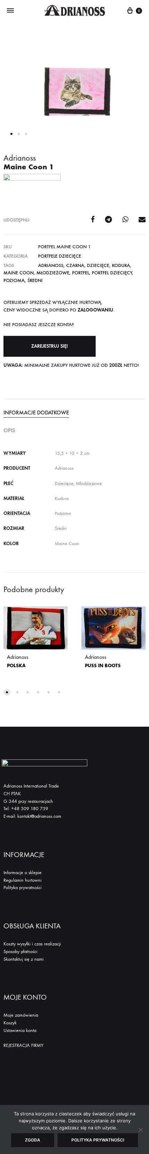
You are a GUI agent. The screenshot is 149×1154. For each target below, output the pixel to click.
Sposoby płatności (20, 951)
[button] (49, 346)
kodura (121, 265)
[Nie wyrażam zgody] (140, 1129)
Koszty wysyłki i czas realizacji (32, 944)
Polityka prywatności (22, 887)
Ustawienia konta (19, 1030)
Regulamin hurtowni (22, 880)
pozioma (14, 280)
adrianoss (50, 265)
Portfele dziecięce (59, 256)
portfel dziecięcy (112, 273)
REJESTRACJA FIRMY (23, 1045)
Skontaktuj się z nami (23, 959)
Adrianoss (17, 661)
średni (35, 280)
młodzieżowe (52, 273)
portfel (80, 273)
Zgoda (32, 1140)
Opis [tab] (9, 430)
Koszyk (10, 1023)
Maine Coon (18, 273)
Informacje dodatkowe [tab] (36, 412)
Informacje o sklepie (22, 872)
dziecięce (98, 265)
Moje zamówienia (20, 1015)
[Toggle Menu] (10, 11)
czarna (75, 265)
